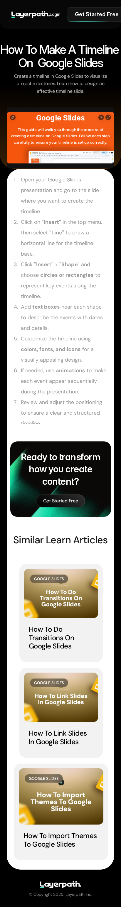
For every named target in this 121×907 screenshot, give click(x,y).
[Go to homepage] (30, 14)
